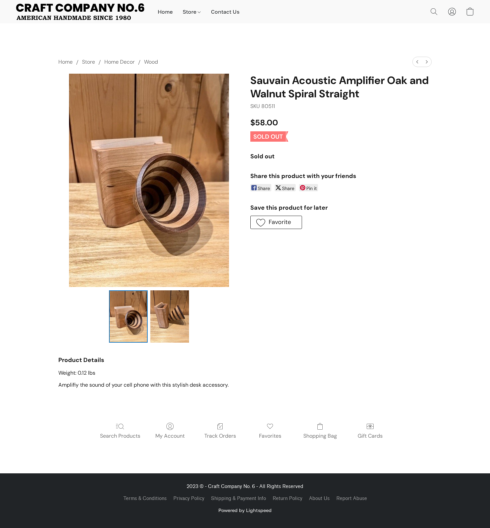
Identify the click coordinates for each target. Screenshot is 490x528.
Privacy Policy (188, 498)
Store (190, 11)
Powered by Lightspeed (245, 510)
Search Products (120, 435)
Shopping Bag (320, 435)
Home (165, 11)
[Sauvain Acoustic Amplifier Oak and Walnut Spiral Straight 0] (128, 316)
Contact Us (225, 11)
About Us (319, 498)
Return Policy (287, 498)
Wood (151, 61)
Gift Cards (370, 435)
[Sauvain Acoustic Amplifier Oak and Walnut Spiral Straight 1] (169, 316)
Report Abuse (351, 498)
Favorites (270, 435)
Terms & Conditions (145, 498)
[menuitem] (417, 62)
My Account (170, 435)
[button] (80, 11)
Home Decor (119, 61)
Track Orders (220, 435)
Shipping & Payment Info (238, 498)
